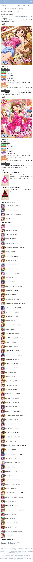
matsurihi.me (14, 548)
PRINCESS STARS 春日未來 (12, 542)
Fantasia (4, 2)
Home (2, 8)
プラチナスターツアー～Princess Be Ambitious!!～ (16, 16)
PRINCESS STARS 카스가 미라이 (12, 543)
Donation (27, 548)
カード (6, 8)
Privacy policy (21, 548)
